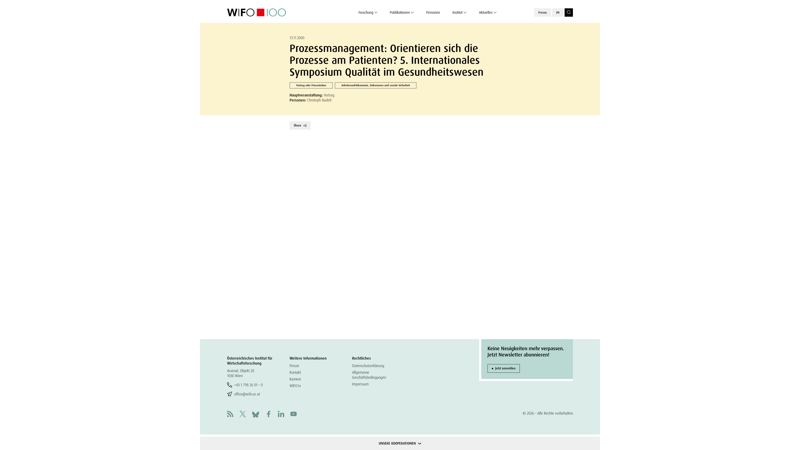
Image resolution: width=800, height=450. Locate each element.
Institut (457, 12)
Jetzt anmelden (505, 368)
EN (557, 12)
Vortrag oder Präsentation (311, 85)
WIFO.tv (295, 385)
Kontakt (295, 372)
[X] (243, 414)
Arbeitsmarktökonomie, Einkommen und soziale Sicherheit (375, 85)
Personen (433, 12)
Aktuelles (485, 12)
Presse (542, 12)
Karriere (295, 379)
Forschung (366, 12)
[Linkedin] (281, 414)
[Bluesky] (255, 414)
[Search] (569, 12)
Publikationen (400, 12)
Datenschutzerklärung (368, 365)
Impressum (360, 384)
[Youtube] (293, 414)
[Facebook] (268, 414)
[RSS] (230, 414)
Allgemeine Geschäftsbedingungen (369, 375)
